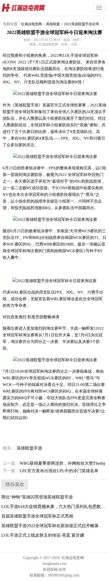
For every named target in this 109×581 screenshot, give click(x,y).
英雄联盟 (53, 24)
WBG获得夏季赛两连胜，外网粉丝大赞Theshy (54, 463)
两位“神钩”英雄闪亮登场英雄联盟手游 (37, 497)
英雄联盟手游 (29, 448)
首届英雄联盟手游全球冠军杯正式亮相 (37, 516)
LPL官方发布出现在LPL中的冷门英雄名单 (50, 470)
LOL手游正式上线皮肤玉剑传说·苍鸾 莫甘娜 (42, 535)
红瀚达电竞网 (33, 8)
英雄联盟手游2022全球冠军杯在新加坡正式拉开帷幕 (50, 525)
